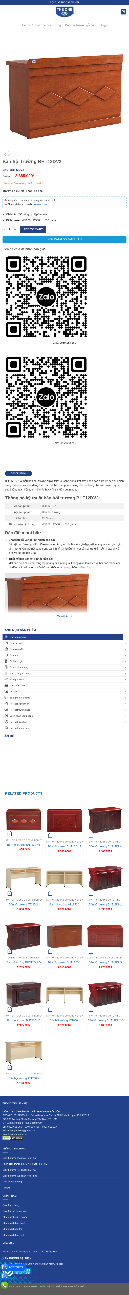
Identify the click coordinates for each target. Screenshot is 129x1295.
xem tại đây (40, 204)
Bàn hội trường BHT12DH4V (23, 962)
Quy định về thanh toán (15, 1211)
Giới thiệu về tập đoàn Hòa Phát (20, 1175)
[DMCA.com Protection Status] (13, 1138)
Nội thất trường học (20, 709)
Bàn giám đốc (17, 649)
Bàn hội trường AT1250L (23, 904)
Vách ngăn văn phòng (21, 715)
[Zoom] (7, 153)
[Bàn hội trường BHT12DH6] (23, 994)
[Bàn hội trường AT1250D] (23, 1052)
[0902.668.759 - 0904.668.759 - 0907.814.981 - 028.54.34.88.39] (4, 1285)
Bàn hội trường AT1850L (64, 1020)
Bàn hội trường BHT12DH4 (105, 846)
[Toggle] (125, 637)
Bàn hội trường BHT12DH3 (105, 962)
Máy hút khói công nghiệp (86, 1290)
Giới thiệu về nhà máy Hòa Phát (19, 1158)
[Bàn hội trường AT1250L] (23, 878)
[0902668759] (4, 1267)
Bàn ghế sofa (17, 679)
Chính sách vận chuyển (15, 1217)
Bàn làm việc (16, 643)
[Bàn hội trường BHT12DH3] (105, 936)
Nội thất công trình (19, 703)
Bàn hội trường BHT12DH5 (64, 846)
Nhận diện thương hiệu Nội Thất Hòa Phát (25, 1163)
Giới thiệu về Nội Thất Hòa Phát (19, 1169)
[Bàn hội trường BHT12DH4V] (23, 936)
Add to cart (33, 229)
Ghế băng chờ (17, 685)
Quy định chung (11, 1205)
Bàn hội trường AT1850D (64, 904)
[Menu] (5, 12)
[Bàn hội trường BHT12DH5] (64, 820)
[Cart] (123, 12)
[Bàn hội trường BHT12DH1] (23, 819)
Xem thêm (63, 616)
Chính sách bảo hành (14, 1223)
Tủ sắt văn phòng (19, 667)
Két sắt (13, 691)
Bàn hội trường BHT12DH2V (105, 1020)
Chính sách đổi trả (12, 1229)
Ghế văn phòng (18, 637)
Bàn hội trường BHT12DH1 (23, 844)
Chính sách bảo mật (13, 1235)
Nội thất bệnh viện (19, 728)
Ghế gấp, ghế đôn (19, 673)
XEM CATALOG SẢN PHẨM (65, 239)
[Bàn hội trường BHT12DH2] (105, 878)
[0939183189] (4, 1276)
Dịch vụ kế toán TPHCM (59, 1290)
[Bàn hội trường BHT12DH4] (105, 820)
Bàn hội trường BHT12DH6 (23, 1020)
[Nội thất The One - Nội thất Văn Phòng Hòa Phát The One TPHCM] (64, 12)
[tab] (18, 473)
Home (26, 25)
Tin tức (6, 1187)
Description (18, 473)
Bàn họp (14, 655)
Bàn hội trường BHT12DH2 (105, 904)
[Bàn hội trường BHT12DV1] (64, 936)
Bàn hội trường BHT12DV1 (64, 962)
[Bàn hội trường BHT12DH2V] (105, 994)
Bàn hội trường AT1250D (24, 1078)
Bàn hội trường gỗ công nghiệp (86, 25)
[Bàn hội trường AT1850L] (64, 994)
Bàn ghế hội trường (48, 25)
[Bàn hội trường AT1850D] (64, 878)
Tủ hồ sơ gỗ (16, 661)
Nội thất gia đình (18, 722)
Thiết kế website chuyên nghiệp (103, 1286)
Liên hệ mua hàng (12, 1181)
